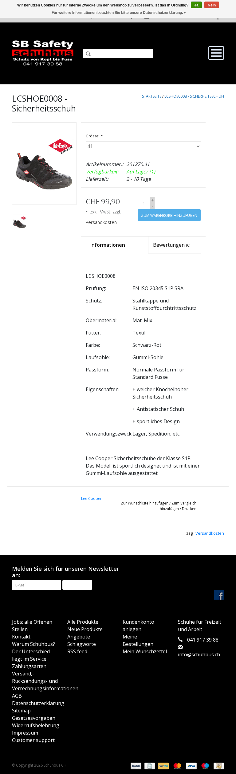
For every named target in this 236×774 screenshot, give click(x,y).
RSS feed (77, 651)
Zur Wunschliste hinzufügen (144, 503)
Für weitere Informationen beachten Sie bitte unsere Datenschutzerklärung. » (119, 12)
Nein (212, 5)
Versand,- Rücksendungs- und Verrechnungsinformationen (45, 681)
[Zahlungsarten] (135, 765)
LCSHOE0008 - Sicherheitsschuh (194, 96)
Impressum (25, 732)
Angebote (78, 636)
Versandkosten (101, 222)
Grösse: (94, 136)
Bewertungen (171, 244)
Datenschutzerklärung (38, 703)
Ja (196, 5)
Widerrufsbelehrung (35, 725)
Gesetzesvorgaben (33, 718)
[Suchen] (86, 54)
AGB (17, 695)
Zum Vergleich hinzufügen (178, 505)
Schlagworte (81, 644)
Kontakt (21, 636)
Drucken (189, 508)
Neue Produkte (85, 629)
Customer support (33, 740)
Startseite (151, 96)
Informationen (107, 244)
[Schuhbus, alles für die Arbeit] (42, 53)
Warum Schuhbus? (33, 644)
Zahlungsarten (29, 666)
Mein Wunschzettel (145, 651)
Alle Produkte (82, 621)
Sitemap (21, 710)
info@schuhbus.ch (199, 654)
